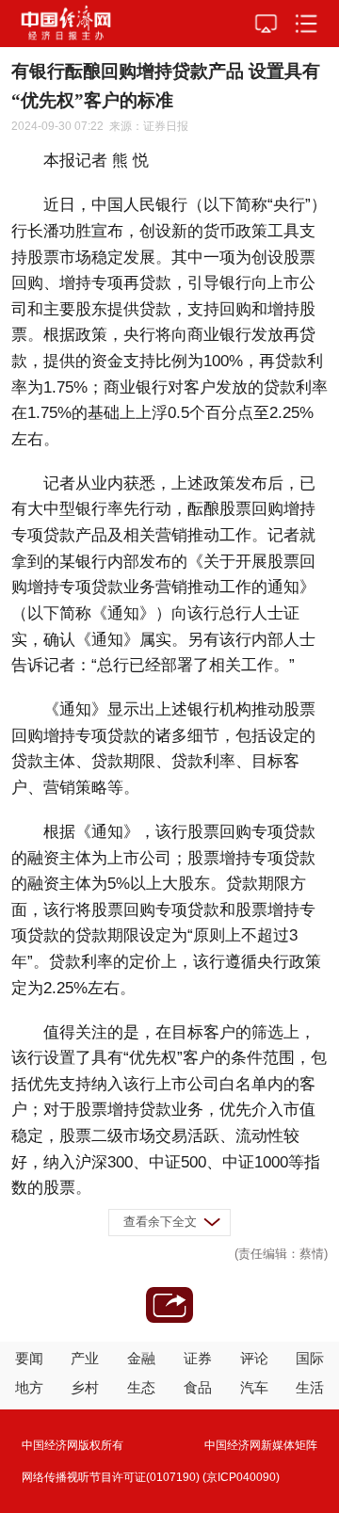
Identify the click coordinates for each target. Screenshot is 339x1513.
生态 (141, 1387)
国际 (310, 1358)
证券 (198, 1358)
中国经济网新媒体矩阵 (260, 1445)
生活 (310, 1387)
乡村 (85, 1387)
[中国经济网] (66, 23)
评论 (254, 1358)
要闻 (29, 1358)
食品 (198, 1387)
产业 (85, 1358)
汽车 (254, 1387)
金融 (141, 1358)
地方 (29, 1387)
